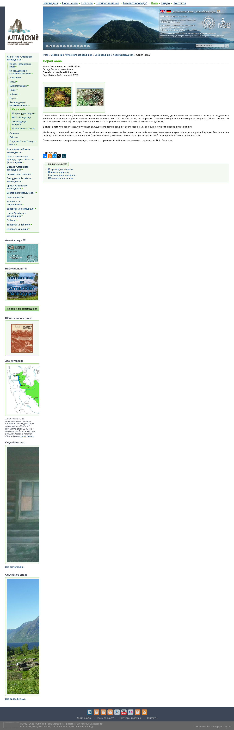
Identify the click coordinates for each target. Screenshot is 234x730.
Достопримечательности (21, 192)
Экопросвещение (107, 3)
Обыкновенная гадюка (60, 178)
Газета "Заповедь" (135, 3)
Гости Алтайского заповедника (16, 214)
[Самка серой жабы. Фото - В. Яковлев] (90, 97)
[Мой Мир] (54, 156)
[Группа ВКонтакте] (89, 712)
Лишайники (15, 77)
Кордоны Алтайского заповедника (18, 150)
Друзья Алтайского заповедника (17, 187)
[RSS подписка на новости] (144, 712)
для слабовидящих (205, 11)
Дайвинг (11, 220)
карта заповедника (183, 11)
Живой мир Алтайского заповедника (71, 54)
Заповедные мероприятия (14, 203)
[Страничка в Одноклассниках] (103, 712)
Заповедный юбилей (18, 224)
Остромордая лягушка (60, 169)
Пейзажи (13, 137)
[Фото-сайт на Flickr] (130, 712)
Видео (165, 3)
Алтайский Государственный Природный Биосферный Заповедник (69, 724)
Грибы (12, 81)
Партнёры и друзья (130, 717)
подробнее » (27, 436)
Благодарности (15, 197)
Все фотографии (14, 566)
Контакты (180, 3)
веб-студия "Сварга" (221, 726)
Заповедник (50, 3)
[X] (59, 156)
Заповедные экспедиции (20, 208)
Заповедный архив (17, 229)
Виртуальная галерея (19, 174)
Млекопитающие (18, 86)
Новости (87, 3)
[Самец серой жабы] (58, 97)
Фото (154, 3)
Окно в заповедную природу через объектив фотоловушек (20, 159)
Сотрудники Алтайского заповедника (20, 179)
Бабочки (13, 94)
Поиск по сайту (105, 717)
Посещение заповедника (22, 308)
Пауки (12, 98)
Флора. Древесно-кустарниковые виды (20, 72)
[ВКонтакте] (45, 156)
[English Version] (162, 11)
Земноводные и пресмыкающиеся (114, 54)
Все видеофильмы (15, 698)
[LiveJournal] (64, 156)
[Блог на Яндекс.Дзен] (110, 712)
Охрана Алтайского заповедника (17, 168)
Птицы (12, 90)
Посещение (70, 3)
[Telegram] (96, 712)
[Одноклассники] (50, 156)
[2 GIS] (137, 712)
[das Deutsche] (169, 11)
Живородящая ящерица (62, 175)
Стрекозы (14, 133)
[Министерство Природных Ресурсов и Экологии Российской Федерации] (218, 11)
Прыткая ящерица (58, 172)
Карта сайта (84, 717)
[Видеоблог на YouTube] (124, 712)
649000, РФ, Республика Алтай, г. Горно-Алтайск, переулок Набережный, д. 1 (57, 726)
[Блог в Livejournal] (117, 712)
